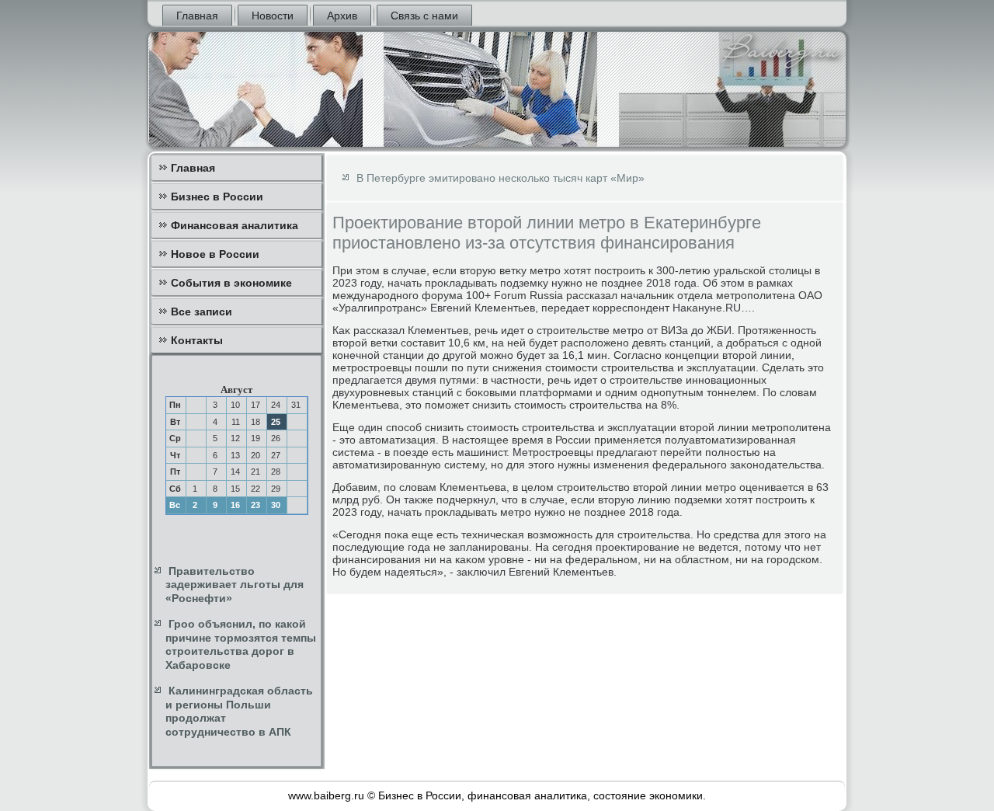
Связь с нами (424, 15)
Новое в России (215, 254)
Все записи (201, 311)
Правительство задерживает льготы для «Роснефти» (234, 584)
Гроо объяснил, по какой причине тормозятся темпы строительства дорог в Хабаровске (240, 644)
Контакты (197, 340)
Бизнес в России (217, 196)
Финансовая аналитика (234, 225)
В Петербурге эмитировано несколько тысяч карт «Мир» (500, 178)
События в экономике (231, 283)
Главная (197, 15)
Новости (273, 15)
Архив (342, 15)
